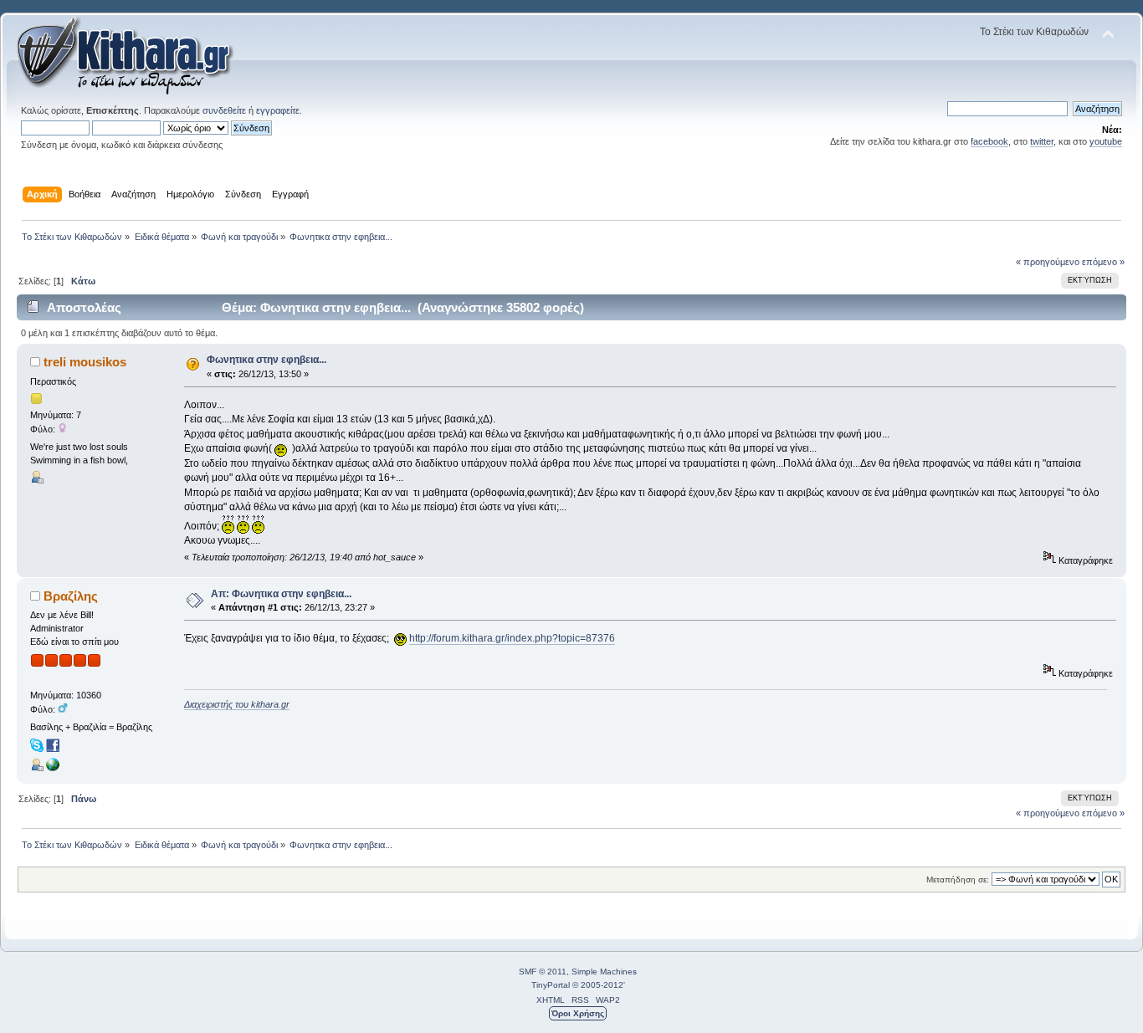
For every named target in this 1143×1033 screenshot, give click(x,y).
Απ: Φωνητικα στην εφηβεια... (281, 594)
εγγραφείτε (278, 110)
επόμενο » (1103, 262)
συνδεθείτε (224, 110)
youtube (1105, 141)
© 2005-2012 (597, 985)
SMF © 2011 (542, 971)
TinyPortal (550, 985)
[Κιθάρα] (52, 768)
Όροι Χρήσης (577, 1013)
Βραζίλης (71, 596)
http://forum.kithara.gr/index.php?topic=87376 (512, 638)
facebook (989, 141)
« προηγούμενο (1047, 262)
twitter (1041, 141)
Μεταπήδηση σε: (957, 879)
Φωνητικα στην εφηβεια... (266, 360)
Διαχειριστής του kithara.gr (237, 704)
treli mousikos (85, 362)
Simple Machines (604, 971)
